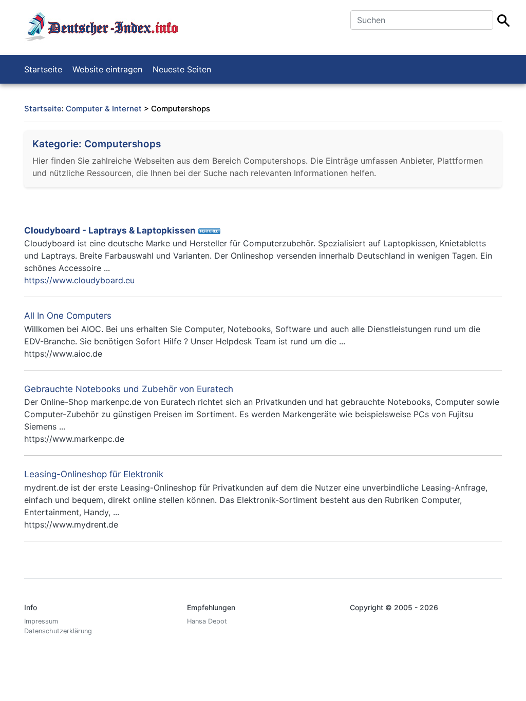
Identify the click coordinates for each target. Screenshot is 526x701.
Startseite (43, 69)
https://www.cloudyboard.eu (79, 280)
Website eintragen (107, 69)
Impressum (41, 621)
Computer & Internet (104, 108)
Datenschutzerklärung (58, 631)
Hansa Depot (207, 621)
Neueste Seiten (182, 69)
